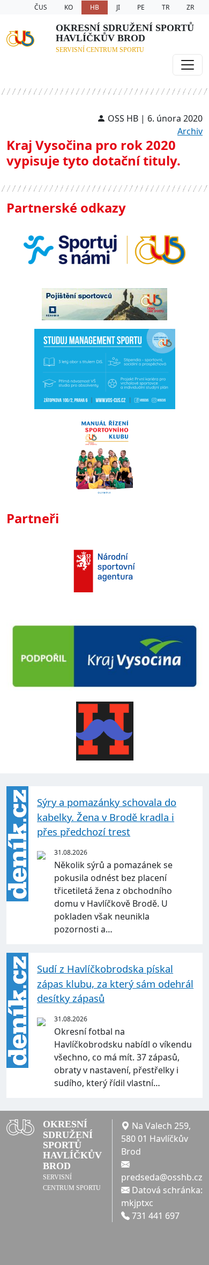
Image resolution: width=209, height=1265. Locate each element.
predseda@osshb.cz (162, 1177)
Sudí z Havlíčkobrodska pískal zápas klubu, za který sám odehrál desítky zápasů (115, 983)
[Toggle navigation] (188, 65)
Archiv (190, 131)
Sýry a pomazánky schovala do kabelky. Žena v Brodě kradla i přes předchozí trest (106, 816)
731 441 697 (156, 1216)
